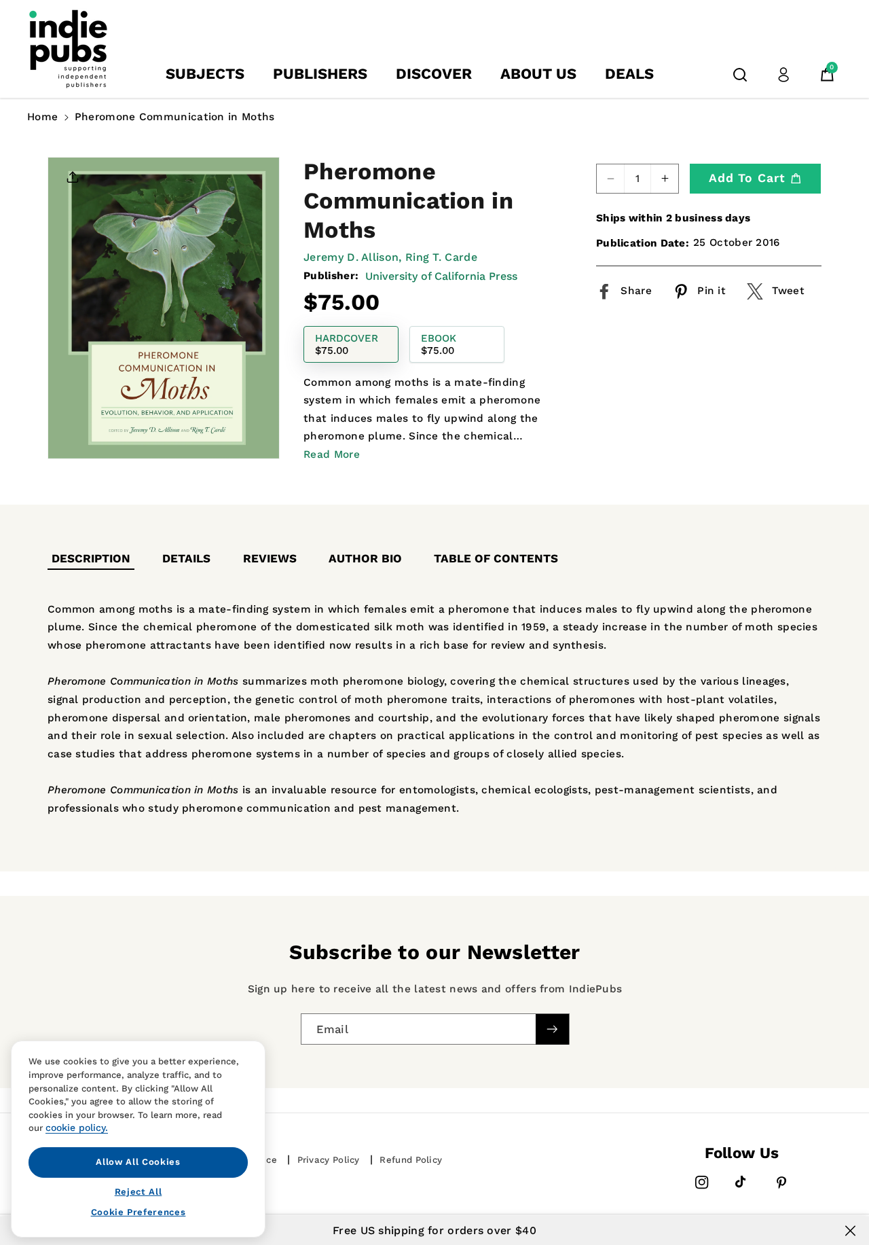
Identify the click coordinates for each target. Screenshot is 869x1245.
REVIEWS (270, 558)
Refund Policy (411, 1160)
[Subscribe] (552, 1029)
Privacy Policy (328, 1160)
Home (42, 117)
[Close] (850, 1231)
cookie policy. (76, 1127)
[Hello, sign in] (783, 75)
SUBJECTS (205, 73)
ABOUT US (538, 73)
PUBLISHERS (320, 73)
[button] (740, 75)
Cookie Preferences (138, 1212)
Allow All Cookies (138, 1162)
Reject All (138, 1191)
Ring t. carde (441, 257)
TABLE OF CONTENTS (496, 558)
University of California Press (441, 276)
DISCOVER (434, 73)
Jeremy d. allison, (352, 257)
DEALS (629, 73)
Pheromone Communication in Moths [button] (175, 117)
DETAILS (186, 558)
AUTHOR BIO (365, 558)
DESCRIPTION (91, 558)
